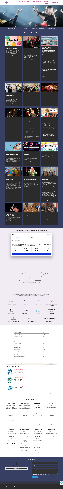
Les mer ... (13, 55)
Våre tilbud (24, 1)
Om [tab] (45, 237)
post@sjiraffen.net (12, 28)
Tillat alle (44, 254)
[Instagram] (54, 2)
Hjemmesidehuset (12, 486)
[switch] (26, 250)
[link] (16, 463)
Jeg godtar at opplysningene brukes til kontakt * (41, 474)
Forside (19, 1)
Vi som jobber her (45, 1)
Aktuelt (28, 1)
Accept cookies (16, 468)
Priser (35, 1)
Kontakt (46, 3)
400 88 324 (25, 28)
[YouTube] (56, 2)
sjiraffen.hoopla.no (50, 56)
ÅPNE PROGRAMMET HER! (46, 54)
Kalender (39, 1)
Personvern (18, 486)
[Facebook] (52, 2)
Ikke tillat (18, 254)
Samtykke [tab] (17, 237)
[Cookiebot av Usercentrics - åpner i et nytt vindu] (47, 234)
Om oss (32, 1)
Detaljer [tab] (31, 237)
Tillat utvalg (31, 254)
